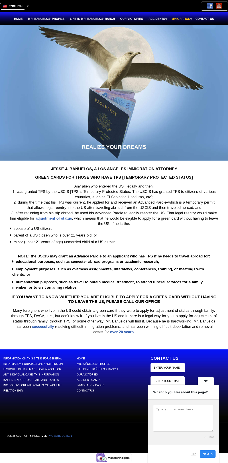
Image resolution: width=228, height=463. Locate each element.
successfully (43, 326)
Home (18, 18)
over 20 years (122, 332)
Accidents (157, 18)
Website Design (60, 435)
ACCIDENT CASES (88, 379)
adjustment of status (53, 218)
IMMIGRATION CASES (90, 385)
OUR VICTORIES (131, 18)
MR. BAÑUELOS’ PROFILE (46, 18)
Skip (193, 454)
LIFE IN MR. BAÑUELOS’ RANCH (92, 18)
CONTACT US (204, 18)
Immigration (180, 18)
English (14, 6)
